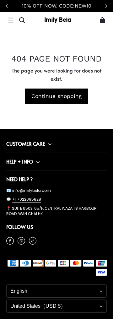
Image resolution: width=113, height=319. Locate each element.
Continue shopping (56, 96)
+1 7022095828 (26, 199)
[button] (10, 20)
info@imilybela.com (31, 190)
